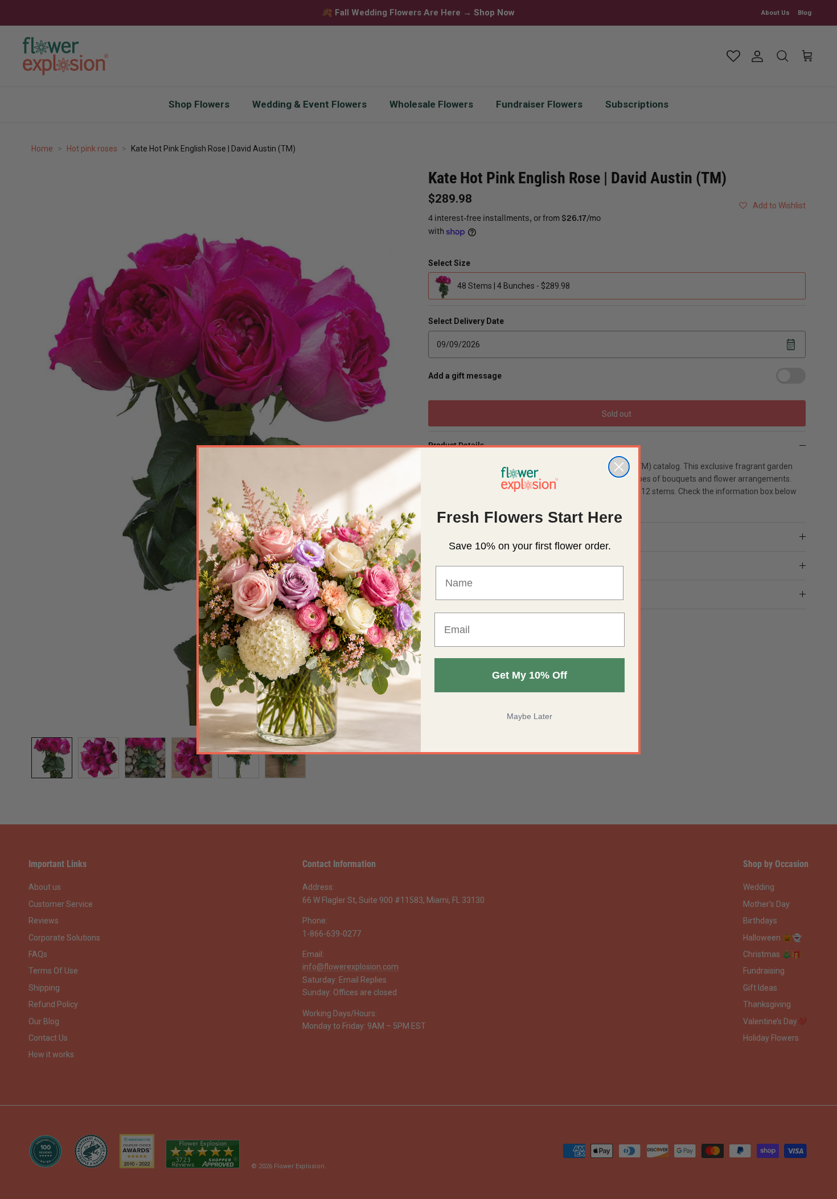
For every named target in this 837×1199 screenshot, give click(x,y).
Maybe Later (529, 716)
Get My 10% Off (529, 675)
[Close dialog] (619, 467)
